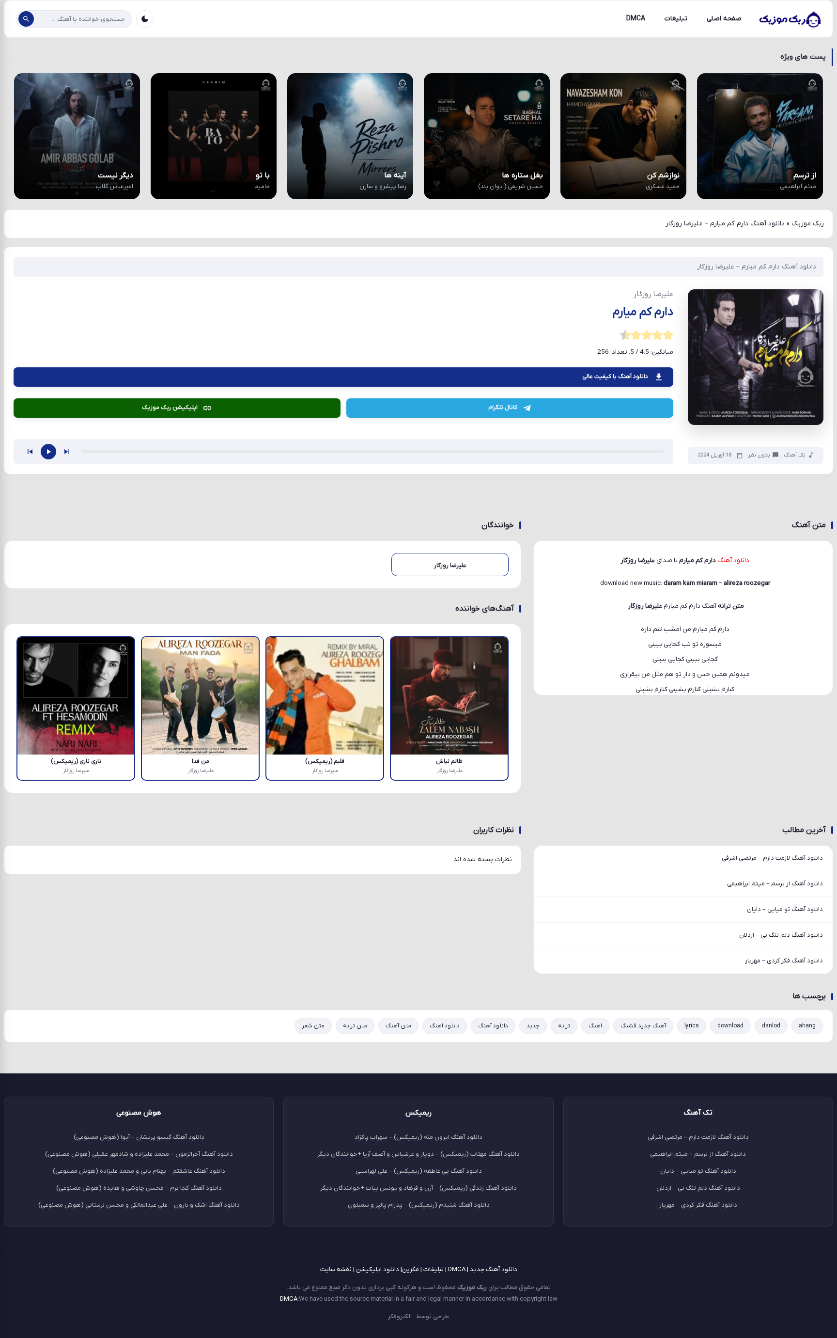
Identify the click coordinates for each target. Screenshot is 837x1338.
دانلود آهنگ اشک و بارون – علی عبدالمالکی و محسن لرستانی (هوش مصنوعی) (139, 1205)
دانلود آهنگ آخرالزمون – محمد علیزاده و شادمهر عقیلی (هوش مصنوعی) (139, 1154)
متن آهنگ (398, 1026)
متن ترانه (355, 1026)
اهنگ (595, 1026)
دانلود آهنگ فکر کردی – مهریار (784, 961)
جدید (533, 1026)
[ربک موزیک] (789, 19)
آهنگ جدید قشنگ (643, 1026)
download (730, 1026)
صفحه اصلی (724, 18)
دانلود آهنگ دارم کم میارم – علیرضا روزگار (756, 266)
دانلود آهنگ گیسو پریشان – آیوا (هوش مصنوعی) (139, 1137)
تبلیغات (676, 18)
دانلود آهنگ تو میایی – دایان (785, 909)
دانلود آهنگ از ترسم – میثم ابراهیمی (775, 884)
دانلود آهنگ (493, 1026)
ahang (807, 1026)
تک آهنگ (795, 455)
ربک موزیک (807, 223)
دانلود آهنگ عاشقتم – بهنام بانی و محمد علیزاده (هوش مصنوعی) (139, 1171)
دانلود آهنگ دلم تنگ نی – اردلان (781, 935)
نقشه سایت (336, 1269)
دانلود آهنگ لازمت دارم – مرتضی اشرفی (772, 858)
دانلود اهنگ (445, 1026)
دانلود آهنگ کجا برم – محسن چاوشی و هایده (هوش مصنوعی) (139, 1188)
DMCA (635, 18)
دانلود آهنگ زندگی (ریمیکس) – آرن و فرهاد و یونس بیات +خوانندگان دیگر (418, 1188)
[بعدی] (67, 451)
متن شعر (313, 1026)
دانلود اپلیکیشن (377, 1269)
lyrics (691, 1026)
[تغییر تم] (145, 19)
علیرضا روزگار (645, 606)
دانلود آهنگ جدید (493, 1269)
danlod (771, 1026)
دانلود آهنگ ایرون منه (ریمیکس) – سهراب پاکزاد (418, 1137)
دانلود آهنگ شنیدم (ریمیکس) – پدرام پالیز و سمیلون (419, 1205)
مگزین (410, 1269)
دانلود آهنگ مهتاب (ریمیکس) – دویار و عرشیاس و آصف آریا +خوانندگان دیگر (418, 1154)
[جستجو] (26, 19)
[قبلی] (30, 451)
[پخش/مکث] (48, 451)
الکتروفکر (400, 1316)
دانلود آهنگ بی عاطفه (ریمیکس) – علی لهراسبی (419, 1171)
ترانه (564, 1026)
